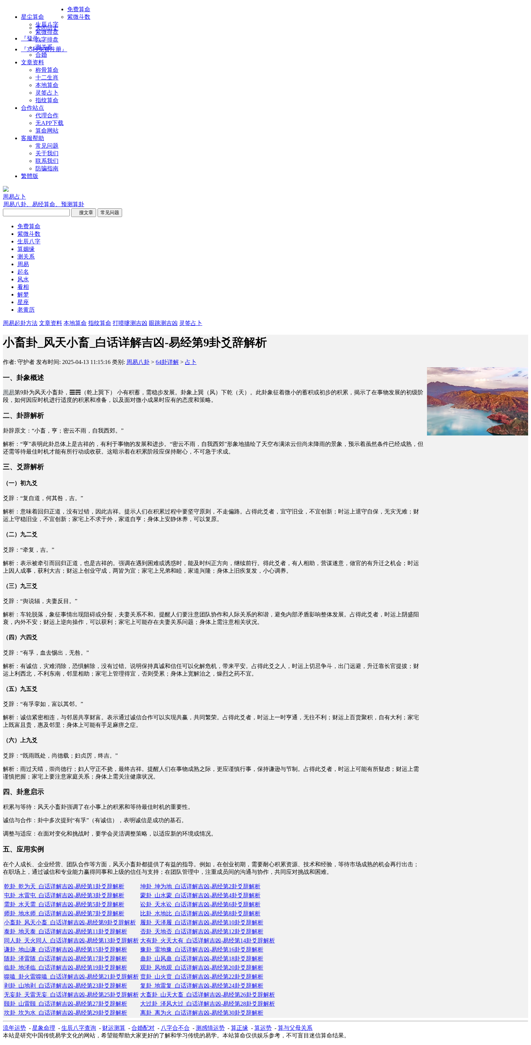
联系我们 (47, 161)
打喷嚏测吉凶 (130, 323)
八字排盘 (47, 39)
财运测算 (113, 1028)
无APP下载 (49, 123)
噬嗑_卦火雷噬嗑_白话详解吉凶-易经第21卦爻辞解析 (71, 977)
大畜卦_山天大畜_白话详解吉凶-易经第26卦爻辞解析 (207, 995)
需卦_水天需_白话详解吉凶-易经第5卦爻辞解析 (64, 904)
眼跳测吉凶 (163, 323)
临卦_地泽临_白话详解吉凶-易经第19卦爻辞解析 (65, 967)
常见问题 (47, 146)
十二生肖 (47, 77)
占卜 (191, 362)
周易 (23, 264)
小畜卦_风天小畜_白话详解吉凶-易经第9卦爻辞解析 (70, 922)
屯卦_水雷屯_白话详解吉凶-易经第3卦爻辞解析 (64, 895)
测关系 (44, 47)
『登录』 (32, 38)
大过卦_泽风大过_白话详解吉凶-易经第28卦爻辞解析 (207, 1004)
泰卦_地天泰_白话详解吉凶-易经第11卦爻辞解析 (65, 931)
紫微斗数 (78, 17)
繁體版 (29, 176)
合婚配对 (143, 1028)
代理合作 (47, 115)
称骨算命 (47, 70)
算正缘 (239, 1028)
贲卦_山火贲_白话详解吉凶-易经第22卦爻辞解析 (201, 977)
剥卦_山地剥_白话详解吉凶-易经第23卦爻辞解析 (65, 986)
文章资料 (32, 62)
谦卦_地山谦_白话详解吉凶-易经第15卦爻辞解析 (65, 949)
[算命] (6, 190)
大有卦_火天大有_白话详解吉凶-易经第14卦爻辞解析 (207, 940)
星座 (23, 302)
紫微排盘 (47, 32)
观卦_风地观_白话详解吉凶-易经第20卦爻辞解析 (201, 967)
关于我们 (47, 153)
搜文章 (83, 212)
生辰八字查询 (78, 1028)
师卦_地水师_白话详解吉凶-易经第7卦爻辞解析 (64, 913)
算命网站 (47, 130)
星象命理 (43, 1028)
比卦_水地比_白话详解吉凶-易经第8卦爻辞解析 (200, 913)
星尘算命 (32, 17)
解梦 (23, 294)
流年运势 (14, 1028)
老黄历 (26, 310)
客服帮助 (32, 138)
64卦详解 (167, 362)
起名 (23, 272)
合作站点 (32, 108)
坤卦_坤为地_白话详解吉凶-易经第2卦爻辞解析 (200, 886)
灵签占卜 (47, 93)
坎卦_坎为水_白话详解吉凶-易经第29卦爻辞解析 (65, 1013)
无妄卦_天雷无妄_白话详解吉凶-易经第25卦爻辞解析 (71, 995)
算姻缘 (26, 249)
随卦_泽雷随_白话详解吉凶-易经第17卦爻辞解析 (65, 958)
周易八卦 (138, 362)
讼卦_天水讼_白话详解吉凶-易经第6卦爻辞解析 (200, 904)
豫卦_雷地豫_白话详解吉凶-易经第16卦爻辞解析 (201, 949)
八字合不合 (175, 1028)
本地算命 (47, 85)
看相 (23, 287)
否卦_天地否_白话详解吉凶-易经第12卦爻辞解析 (201, 931)
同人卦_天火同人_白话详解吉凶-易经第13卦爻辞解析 (71, 940)
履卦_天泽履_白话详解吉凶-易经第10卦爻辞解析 (201, 922)
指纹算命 (47, 100)
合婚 (41, 55)
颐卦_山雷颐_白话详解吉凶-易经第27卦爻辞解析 (65, 1004)
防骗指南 (47, 168)
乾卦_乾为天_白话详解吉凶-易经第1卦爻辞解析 (64, 886)
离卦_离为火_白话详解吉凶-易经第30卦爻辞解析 (201, 1013)
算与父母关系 (295, 1028)
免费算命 (78, 9)
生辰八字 (47, 24)
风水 (23, 279)
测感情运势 (210, 1028)
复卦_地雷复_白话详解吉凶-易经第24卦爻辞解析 (201, 986)
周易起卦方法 (20, 323)
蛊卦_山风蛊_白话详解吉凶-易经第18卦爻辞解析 (201, 958)
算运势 (263, 1028)
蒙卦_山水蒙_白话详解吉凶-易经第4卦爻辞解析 (200, 895)
